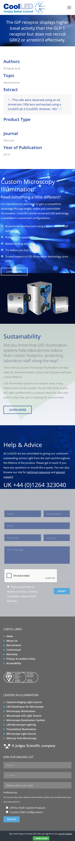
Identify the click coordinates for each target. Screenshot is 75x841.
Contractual (13, 649)
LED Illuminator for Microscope (25, 706)
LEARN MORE (14, 271)
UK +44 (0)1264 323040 (34, 485)
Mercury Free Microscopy (21, 738)
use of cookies (65, 833)
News (9, 636)
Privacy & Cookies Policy (20, 658)
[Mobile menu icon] (69, 7)
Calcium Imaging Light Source (24, 702)
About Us (11, 640)
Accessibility (13, 663)
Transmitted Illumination (21, 729)
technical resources (38, 472)
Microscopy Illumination (20, 711)
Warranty (12, 654)
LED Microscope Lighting (21, 724)
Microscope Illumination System (25, 720)
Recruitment (13, 645)
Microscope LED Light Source (23, 715)
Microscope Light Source (21, 733)
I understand (41, 838)
